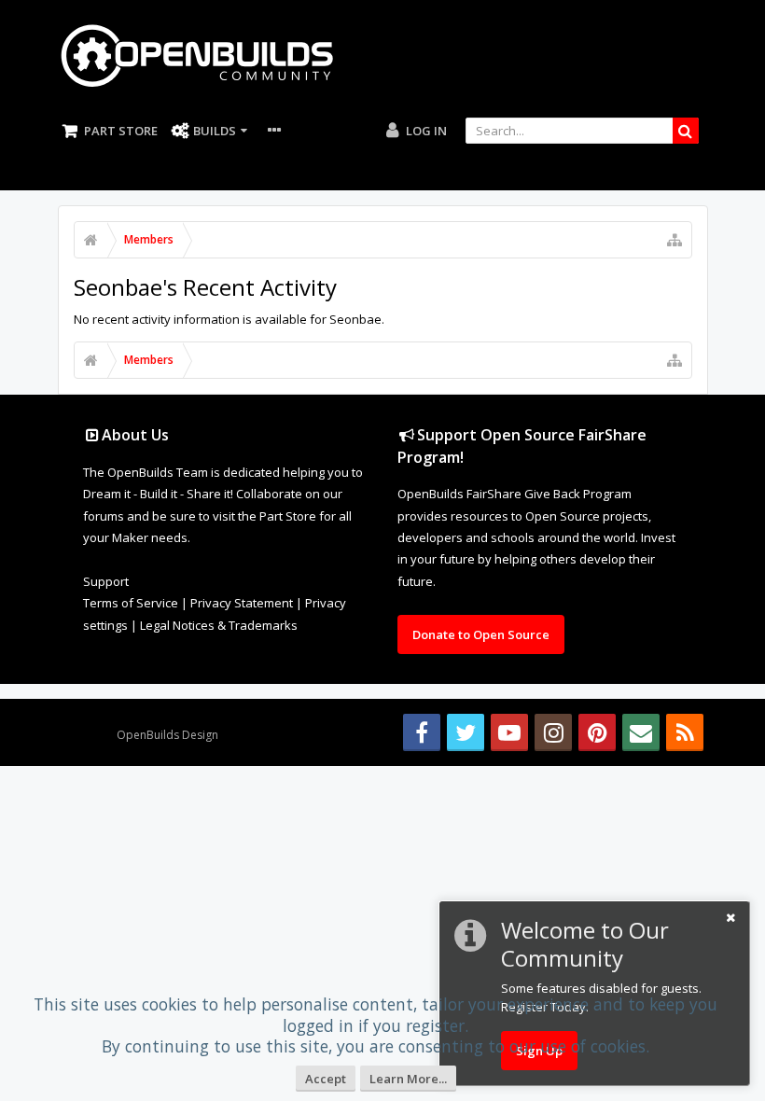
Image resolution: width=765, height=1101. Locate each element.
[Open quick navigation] (674, 240)
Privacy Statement (241, 602)
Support (106, 581)
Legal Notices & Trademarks (219, 625)
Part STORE (121, 130)
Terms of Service (130, 602)
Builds (214, 130)
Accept (325, 1078)
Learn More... (408, 1078)
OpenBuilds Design (167, 735)
